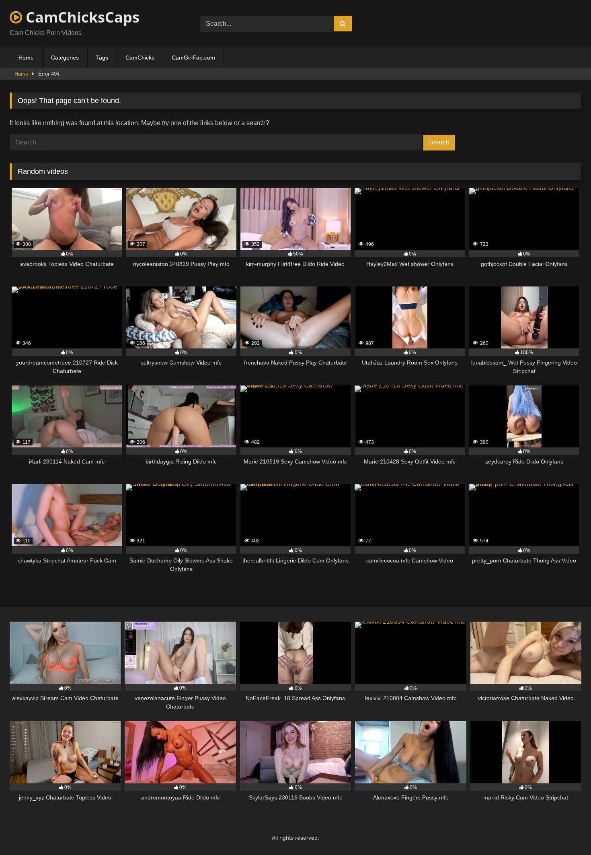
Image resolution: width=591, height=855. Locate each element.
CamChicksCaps (81, 17)
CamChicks (139, 57)
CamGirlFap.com (193, 57)
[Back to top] (566, 831)
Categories (65, 57)
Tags (102, 57)
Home (26, 57)
